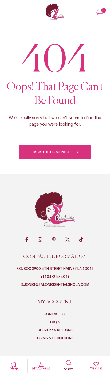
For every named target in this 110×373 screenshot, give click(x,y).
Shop (14, 368)
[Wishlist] (96, 364)
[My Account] (41, 364)
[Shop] (14, 364)
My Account (41, 368)
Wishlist (96, 368)
